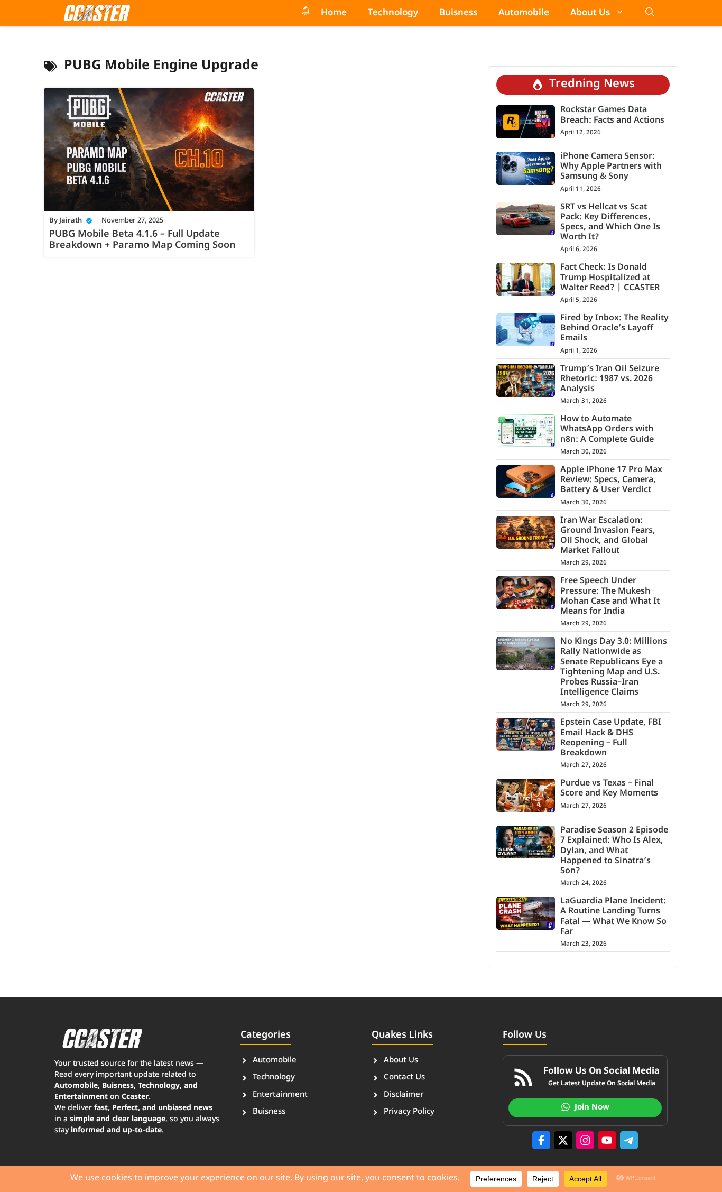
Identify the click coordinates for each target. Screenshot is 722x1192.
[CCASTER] (96, 13)
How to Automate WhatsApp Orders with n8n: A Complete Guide (607, 429)
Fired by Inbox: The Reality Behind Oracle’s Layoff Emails (614, 328)
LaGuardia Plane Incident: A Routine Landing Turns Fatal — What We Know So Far (613, 917)
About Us (590, 13)
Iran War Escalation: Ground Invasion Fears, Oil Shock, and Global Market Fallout (607, 536)
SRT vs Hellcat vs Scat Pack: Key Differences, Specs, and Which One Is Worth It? (610, 223)
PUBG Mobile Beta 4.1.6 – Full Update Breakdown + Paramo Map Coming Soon (142, 240)
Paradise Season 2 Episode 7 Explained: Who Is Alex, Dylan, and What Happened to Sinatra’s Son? (614, 851)
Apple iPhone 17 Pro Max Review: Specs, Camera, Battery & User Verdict (611, 480)
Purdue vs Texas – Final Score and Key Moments (609, 788)
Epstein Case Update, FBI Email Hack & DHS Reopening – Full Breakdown (610, 738)
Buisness (458, 13)
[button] (650, 13)
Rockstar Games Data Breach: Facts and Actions (612, 115)
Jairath (70, 220)
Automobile (523, 13)
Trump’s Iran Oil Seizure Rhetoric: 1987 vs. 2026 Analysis (609, 379)
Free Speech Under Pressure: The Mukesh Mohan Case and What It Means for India (610, 596)
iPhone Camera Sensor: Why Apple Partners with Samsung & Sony (611, 166)
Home (334, 13)
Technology (393, 13)
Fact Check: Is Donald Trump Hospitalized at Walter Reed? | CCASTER (610, 277)
